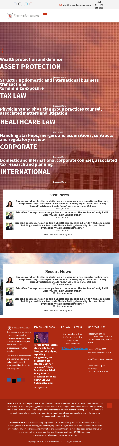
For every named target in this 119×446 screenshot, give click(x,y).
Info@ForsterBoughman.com (100, 359)
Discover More (59, 106)
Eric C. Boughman (63, 293)
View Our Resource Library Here (58, 234)
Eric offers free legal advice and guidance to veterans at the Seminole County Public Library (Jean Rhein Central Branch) (62, 213)
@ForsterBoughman (74, 348)
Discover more (59, 77)
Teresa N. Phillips (63, 284)
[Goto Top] (109, 405)
